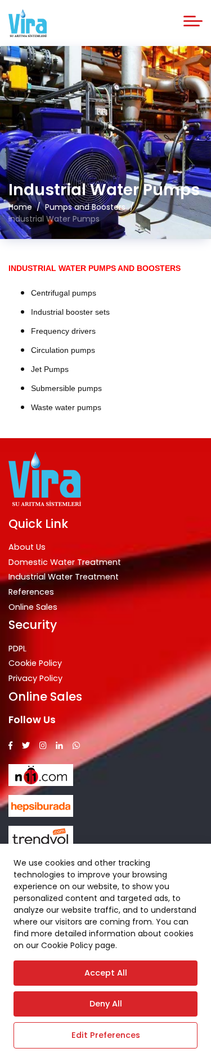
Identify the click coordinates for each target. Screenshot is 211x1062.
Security (32, 625)
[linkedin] (59, 745)
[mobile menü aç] (193, 21)
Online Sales (32, 607)
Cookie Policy (35, 663)
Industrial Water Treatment (63, 576)
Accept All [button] (105, 972)
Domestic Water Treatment (64, 562)
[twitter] (26, 745)
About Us (27, 547)
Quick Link (38, 524)
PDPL (17, 648)
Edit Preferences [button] (105, 1035)
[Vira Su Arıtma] (27, 23)
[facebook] (10, 745)
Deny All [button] (105, 1003)
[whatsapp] (76, 745)
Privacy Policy (35, 678)
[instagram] (43, 745)
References (31, 591)
